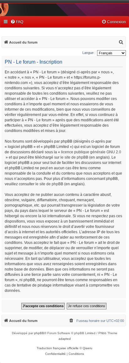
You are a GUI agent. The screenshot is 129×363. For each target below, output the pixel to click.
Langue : (88, 53)
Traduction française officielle (58, 348)
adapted (65, 338)
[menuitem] (16, 22)
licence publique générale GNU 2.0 (91, 152)
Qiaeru (87, 348)
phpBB (39, 333)
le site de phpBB (74, 157)
